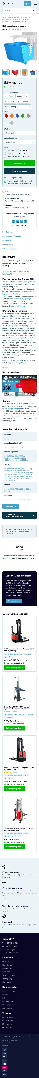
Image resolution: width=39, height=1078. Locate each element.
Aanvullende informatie (11, 236)
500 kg (28, 500)
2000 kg (21, 500)
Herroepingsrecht (9, 1001)
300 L (6, 489)
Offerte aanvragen (19, 171)
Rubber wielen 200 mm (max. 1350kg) (19, 479)
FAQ (3, 998)
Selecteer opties (13, 667)
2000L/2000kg (22, 460)
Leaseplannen (7, 245)
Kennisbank (6, 972)
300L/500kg (9, 456)
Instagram (10, 1021)
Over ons (5, 961)
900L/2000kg (20, 458)
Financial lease (7, 965)
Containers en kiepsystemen (11, 19)
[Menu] (35, 4)
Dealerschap (7, 968)
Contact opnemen (9, 991)
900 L (22, 489)
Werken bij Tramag (9, 975)
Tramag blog (7, 979)
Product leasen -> (14, 601)
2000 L (7, 491)
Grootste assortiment (12, 888)
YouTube (9, 1028)
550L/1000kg (20, 456)
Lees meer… (6, 367)
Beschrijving (7, 232)
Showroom (6, 982)
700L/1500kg (9, 458)
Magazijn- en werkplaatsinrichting (19, 17)
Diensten (5, 995)
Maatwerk (7, 922)
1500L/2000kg (10, 460)
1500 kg (14, 500)
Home (4, 17)
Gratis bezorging (10, 872)
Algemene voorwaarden (10, 1040)
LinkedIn (9, 1024)
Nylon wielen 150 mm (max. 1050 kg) (18, 469)
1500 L (28, 489)
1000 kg (7, 500)
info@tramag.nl (12, 946)
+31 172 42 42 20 (19, 226)
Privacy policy (7, 1043)
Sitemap (5, 1045)
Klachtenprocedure (9, 1005)
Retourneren (7, 1008)
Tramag (19, 29)
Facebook (10, 1017)
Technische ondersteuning (15, 906)
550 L (12, 489)
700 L (17, 489)
